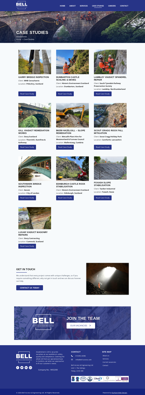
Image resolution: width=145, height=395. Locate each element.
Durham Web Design (119, 393)
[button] (29, 287)
